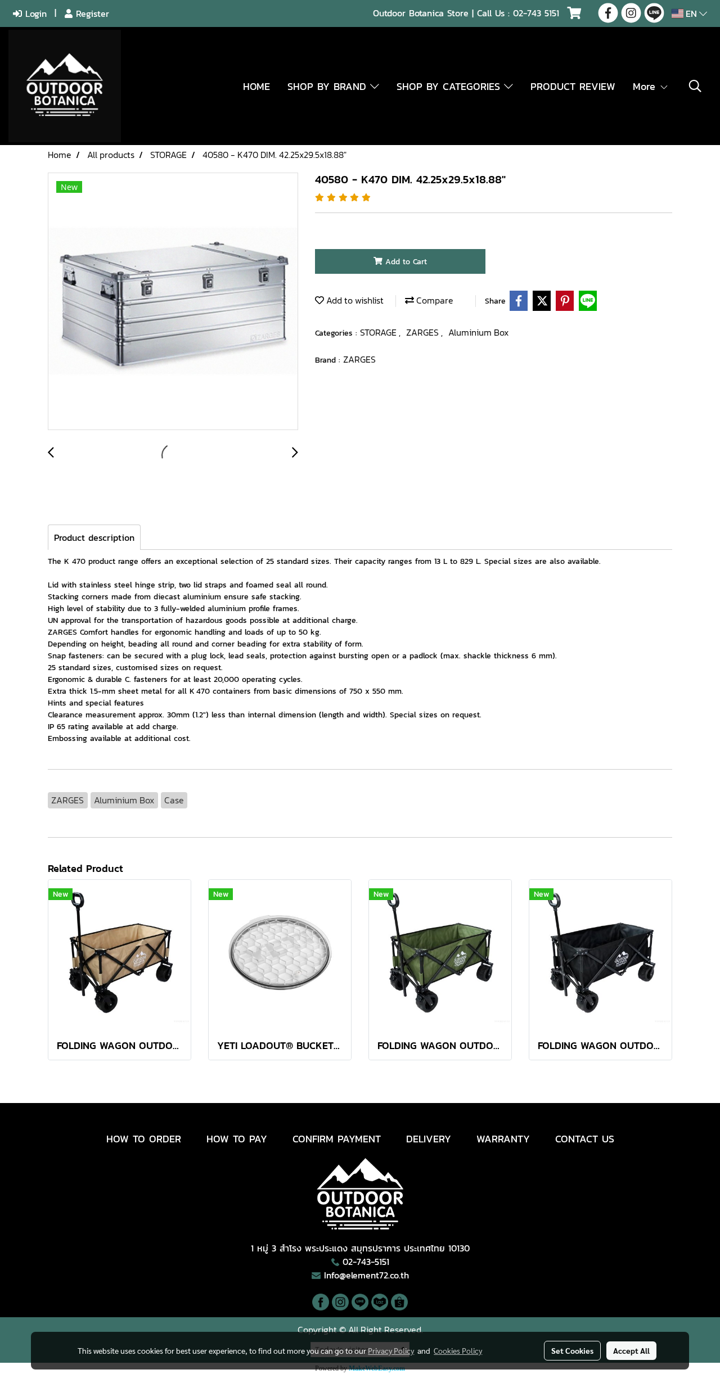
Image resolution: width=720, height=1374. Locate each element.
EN (691, 13)
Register (91, 13)
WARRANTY (503, 1138)
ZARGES (423, 332)
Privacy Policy (391, 1350)
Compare (433, 300)
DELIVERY (428, 1138)
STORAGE (379, 332)
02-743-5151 (366, 1261)
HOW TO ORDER (143, 1138)
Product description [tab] (94, 537)
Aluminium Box (478, 332)
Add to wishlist (354, 300)
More (646, 86)
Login (34, 13)
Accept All (631, 1350)
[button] (695, 86)
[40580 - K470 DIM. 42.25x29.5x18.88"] (173, 302)
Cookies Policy (458, 1350)
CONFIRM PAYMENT (336, 1138)
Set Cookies (572, 1350)
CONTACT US (584, 1138)
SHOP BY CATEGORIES (450, 86)
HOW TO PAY (236, 1138)
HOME (256, 86)
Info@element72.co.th (366, 1275)
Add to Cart (404, 262)
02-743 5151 (536, 13)
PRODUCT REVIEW (572, 86)
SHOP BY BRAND (328, 86)
